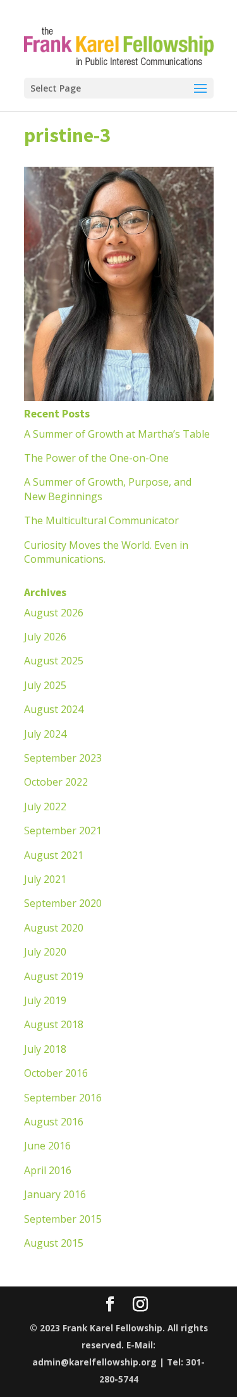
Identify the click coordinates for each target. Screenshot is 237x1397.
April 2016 (47, 1170)
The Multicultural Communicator (101, 520)
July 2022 (45, 806)
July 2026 (45, 637)
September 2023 (63, 758)
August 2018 (53, 1024)
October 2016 (56, 1073)
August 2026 (53, 613)
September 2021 (63, 830)
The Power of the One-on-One (96, 458)
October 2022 (56, 782)
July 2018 (45, 1049)
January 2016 (55, 1194)
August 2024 (53, 709)
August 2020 (53, 928)
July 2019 (45, 1000)
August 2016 (53, 1122)
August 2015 (53, 1243)
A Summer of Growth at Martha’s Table (117, 434)
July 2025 (45, 685)
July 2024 (45, 734)
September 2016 (63, 1098)
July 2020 (45, 952)
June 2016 (47, 1146)
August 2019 (53, 976)
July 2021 (45, 879)
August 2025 (53, 661)
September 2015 (63, 1219)
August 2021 (53, 855)
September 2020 (63, 903)
